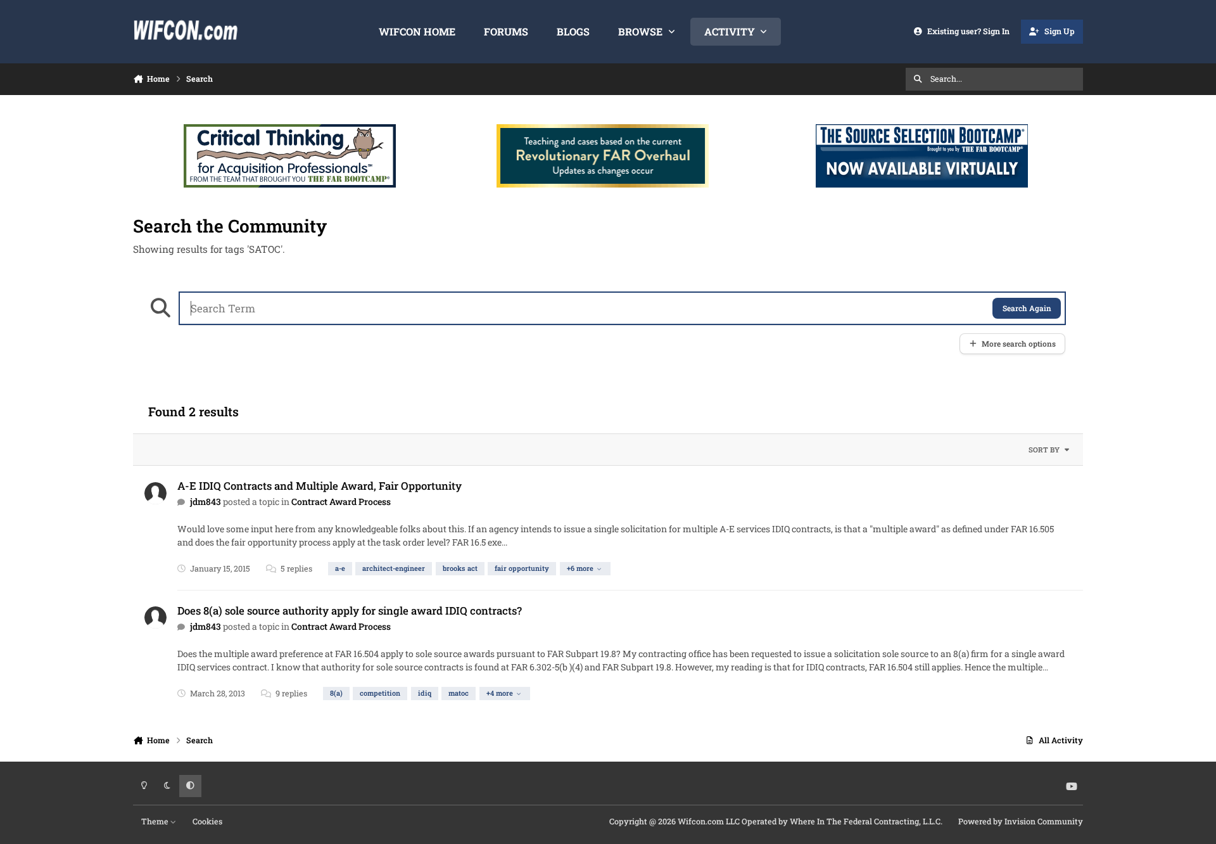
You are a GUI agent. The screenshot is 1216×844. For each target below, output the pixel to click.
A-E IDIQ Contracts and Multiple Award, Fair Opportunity (319, 485)
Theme (155, 821)
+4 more (499, 693)
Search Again (1027, 308)
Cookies (207, 821)
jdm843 (205, 502)
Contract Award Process (341, 502)
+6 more (580, 568)
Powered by (1020, 821)
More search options (1019, 343)
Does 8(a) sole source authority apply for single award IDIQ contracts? (349, 610)
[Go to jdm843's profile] (155, 493)
